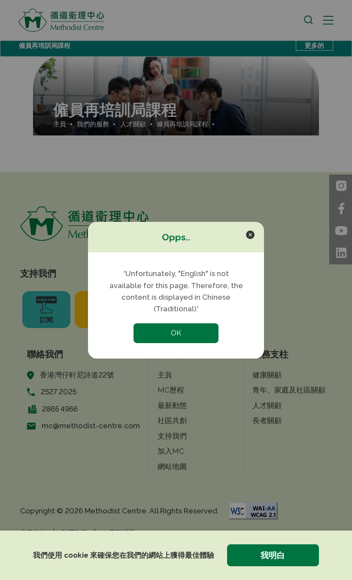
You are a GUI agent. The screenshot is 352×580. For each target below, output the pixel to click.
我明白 (273, 555)
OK (176, 332)
